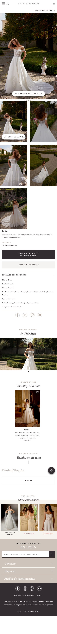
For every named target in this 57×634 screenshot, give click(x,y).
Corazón (11, 284)
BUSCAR (28, 480)
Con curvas (11, 299)
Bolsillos (43, 292)
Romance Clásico (33, 292)
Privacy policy (22, 611)
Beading (10, 303)
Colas (13, 292)
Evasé (10, 280)
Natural (10, 288)
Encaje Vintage (20, 292)
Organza (30, 303)
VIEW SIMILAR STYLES (28, 265)
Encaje (23, 303)
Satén (36, 303)
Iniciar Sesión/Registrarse (28, 595)
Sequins (17, 303)
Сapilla (19, 307)
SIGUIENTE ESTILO (44, 10)
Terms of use (34, 611)
